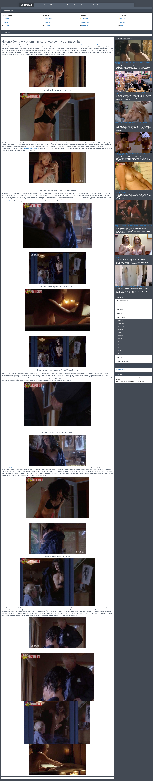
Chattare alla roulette (103, 4)
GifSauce (122, 22)
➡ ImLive (119, 338)
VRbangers (85, 18)
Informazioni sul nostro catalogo (44, 4)
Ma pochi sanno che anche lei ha (89, 45)
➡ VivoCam (120, 335)
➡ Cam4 (119, 332)
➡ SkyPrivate (120, 350)
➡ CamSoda (120, 341)
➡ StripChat (120, 329)
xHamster (7, 25)
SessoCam (48, 22)
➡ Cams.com (120, 323)
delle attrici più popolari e (15, 468)
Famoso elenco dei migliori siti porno (68, 4)
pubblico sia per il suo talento (46, 45)
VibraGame (48, 18)
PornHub (6, 18)
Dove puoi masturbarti (87, 4)
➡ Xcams (119, 353)
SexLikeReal (85, 22)
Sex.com (122, 18)
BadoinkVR (84, 25)
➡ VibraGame (120, 320)
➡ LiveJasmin (120, 347)
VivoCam (47, 25)
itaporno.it (28, 4)
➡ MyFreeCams (121, 326)
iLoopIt (122, 25)
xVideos (6, 22)
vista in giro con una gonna (29, 148)
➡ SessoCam (120, 344)
